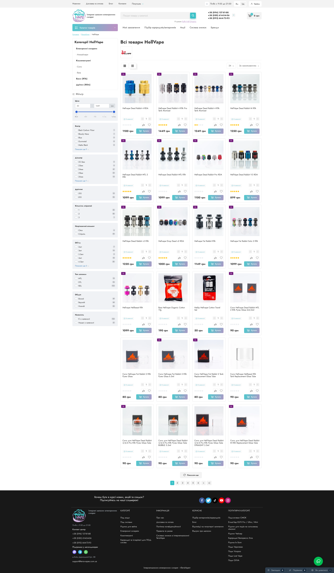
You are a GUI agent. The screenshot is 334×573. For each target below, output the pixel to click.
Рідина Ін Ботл (235, 542)
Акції (182, 27)
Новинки (76, 3)
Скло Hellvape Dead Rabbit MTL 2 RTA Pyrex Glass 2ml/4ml (244, 308)
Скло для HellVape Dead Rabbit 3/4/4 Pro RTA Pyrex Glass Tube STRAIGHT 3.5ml (208, 442)
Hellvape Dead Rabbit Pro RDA (208, 174)
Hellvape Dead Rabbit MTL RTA (172, 174)
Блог (111, 3)
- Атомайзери (82, 54)
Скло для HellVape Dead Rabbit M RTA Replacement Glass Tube (244, 441)
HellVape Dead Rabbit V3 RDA (244, 174)
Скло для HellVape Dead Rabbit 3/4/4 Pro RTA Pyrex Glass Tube (137, 441)
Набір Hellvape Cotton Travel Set (207, 308)
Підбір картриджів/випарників (160, 27)
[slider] (76, 111)
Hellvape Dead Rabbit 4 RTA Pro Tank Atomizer (172, 109)
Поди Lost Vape (235, 555)
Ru (237, 3)
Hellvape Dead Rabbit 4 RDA (135, 108)
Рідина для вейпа (128, 526)
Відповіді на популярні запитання (207, 526)
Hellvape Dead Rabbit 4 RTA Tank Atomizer (206, 109)
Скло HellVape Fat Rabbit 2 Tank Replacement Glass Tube (208, 375)
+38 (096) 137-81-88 (218, 12)
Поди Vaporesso (235, 546)
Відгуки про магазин (201, 530)
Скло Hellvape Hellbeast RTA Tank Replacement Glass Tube (243, 375)
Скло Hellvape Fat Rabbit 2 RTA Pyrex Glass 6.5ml (172, 375)
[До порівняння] (143, 125)
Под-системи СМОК (237, 517)
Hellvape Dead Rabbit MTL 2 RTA (135, 175)
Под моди (125, 517)
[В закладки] (149, 125)
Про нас (160, 517)
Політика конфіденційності (168, 526)
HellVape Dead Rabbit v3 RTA (136, 241)
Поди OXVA (233, 560)
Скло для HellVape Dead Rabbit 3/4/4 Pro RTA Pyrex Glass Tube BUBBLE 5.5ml (172, 442)
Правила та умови (164, 530)
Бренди (215, 27)
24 (230, 65)
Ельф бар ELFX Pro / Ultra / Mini (243, 522)
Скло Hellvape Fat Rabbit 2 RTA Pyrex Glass (137, 375)
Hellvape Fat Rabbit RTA (205, 241)
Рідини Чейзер (235, 533)
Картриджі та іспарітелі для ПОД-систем (135, 541)
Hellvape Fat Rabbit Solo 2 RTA (244, 241)
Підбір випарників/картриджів (206, 517)
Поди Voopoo (234, 551)
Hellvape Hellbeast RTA (133, 307)
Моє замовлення (131, 27)
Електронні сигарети (129, 530)
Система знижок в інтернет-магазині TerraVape (172, 537)
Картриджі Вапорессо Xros (240, 538)
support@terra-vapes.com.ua (84, 561)
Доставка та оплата (94, 3)
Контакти (122, 3)
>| (209, 482)
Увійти (256, 3)
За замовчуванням (248, 65)
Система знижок (198, 27)
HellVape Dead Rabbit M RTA (243, 108)
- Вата (78, 72)
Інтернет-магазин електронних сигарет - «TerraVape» (167, 567)
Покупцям (137, 3)
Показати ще (193, 475)
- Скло (79, 66)
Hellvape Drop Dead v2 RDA (171, 241)
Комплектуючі (126, 535)
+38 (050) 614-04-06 (218, 15)
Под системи (126, 522)
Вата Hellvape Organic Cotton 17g (171, 308)
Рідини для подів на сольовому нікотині (243, 528)
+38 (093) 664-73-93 (218, 18)
